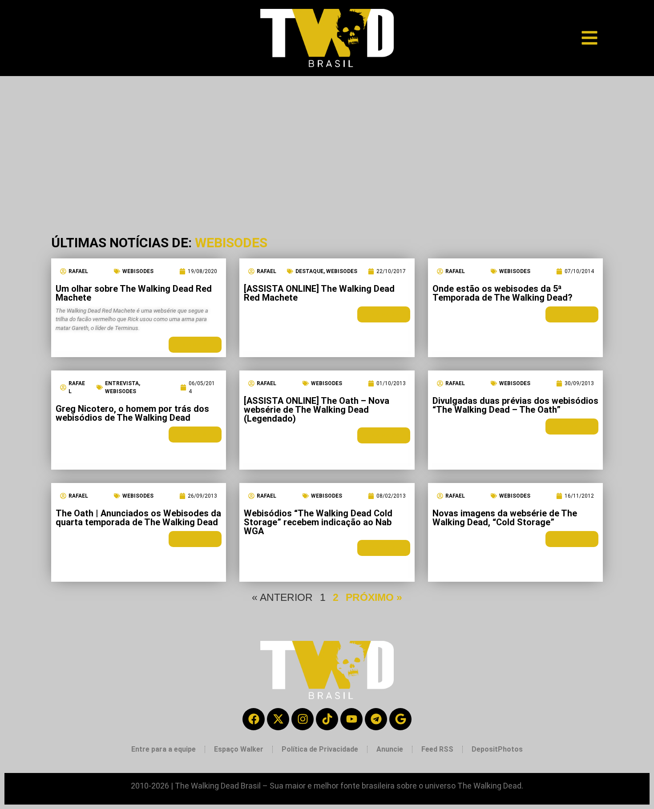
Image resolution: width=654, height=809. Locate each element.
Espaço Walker (238, 749)
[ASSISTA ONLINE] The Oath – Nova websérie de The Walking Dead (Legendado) (316, 409)
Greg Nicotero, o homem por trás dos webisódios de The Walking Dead (132, 413)
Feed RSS (437, 749)
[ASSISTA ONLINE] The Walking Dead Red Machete (319, 293)
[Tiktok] (327, 719)
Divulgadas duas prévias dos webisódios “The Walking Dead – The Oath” (515, 405)
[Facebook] (253, 719)
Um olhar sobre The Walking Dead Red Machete (134, 293)
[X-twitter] (278, 719)
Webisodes (137, 271)
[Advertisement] (327, 142)
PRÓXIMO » (374, 597)
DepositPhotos (497, 749)
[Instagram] (302, 719)
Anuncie (389, 749)
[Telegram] (376, 719)
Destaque (309, 271)
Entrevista (122, 383)
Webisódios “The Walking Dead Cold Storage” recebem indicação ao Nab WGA (318, 522)
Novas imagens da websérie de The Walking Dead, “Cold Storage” (504, 517)
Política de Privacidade (320, 749)
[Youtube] (351, 719)
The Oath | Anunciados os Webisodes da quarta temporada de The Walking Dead (138, 517)
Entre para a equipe (163, 749)
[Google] (400, 719)
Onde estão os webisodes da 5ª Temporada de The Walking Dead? (502, 293)
